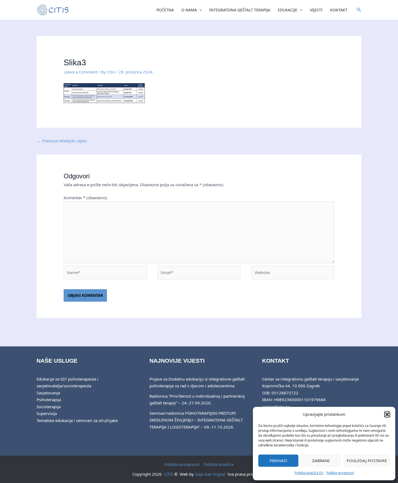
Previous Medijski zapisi (62, 140)
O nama (189, 9)
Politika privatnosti (340, 473)
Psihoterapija (49, 399)
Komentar (85, 197)
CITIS (168, 474)
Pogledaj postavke (367, 460)
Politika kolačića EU (309, 473)
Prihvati (278, 460)
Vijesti (316, 9)
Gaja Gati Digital (210, 474)
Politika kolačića (218, 464)
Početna (165, 9)
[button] (387, 414)
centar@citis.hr (276, 406)
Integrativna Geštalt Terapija (239, 9)
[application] (199, 10)
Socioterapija (49, 406)
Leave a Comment (80, 72)
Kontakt (338, 9)
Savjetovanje (48, 392)
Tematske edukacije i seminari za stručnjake (77, 420)
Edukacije (287, 9)
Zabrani (321, 460)
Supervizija (47, 413)
